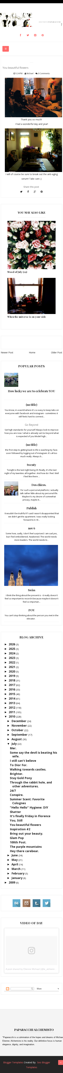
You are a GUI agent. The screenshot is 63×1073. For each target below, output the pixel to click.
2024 (12, 653)
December (19, 721)
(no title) (31, 405)
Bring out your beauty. (26, 833)
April (15, 864)
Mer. (13, 748)
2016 (12, 689)
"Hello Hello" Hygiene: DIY (29, 807)
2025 (12, 649)
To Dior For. (18, 765)
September (19, 734)
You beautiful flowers (25, 825)
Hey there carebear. (24, 851)
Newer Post (7, 352)
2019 (12, 676)
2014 (12, 698)
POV (31, 610)
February (18, 873)
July (14, 744)
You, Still (16, 820)
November (19, 725)
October (17, 730)
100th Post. (18, 842)
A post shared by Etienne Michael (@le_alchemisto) (32, 969)
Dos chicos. (39, 485)
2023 (12, 658)
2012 (12, 707)
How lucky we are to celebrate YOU (31, 391)
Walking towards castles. (28, 769)
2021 (12, 667)
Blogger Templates (13, 1062)
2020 (12, 671)
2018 (12, 680)
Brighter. (16, 774)
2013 (12, 703)
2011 (12, 712)
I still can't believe (23, 761)
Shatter (15, 812)
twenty (31, 465)
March (16, 869)
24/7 (13, 791)
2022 (12, 662)
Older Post (56, 352)
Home (32, 352)
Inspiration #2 (20, 829)
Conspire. (16, 795)
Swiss (31, 590)
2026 (12, 644)
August (17, 739)
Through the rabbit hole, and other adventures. (31, 784)
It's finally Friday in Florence (30, 816)
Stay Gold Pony (21, 778)
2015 (12, 694)
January (17, 878)
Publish (31, 508)
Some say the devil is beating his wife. (33, 754)
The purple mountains (26, 847)
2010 (12, 716)
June (15, 855)
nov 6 (31, 528)
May (14, 860)
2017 (12, 685)
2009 (12, 882)
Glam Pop (17, 838)
